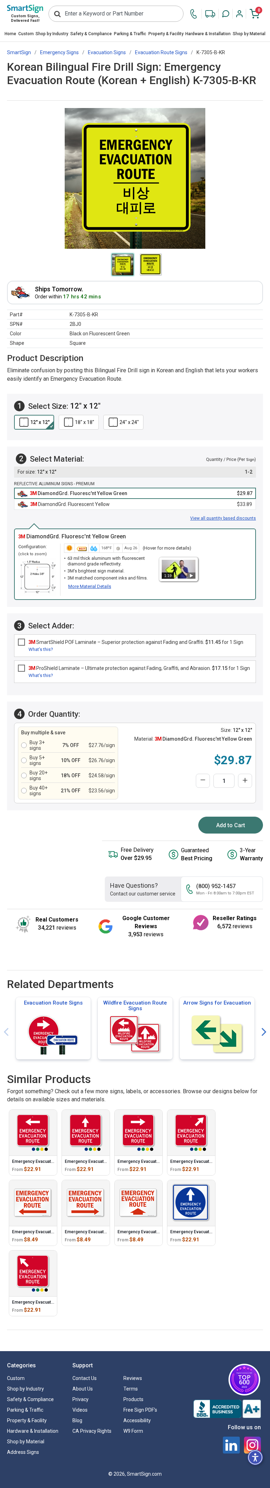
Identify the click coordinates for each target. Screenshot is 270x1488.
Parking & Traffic (130, 33)
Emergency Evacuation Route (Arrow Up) (158, 1231)
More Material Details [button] (89, 586)
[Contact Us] (195, 14)
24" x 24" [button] (129, 422)
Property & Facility (166, 33)
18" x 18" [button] (84, 422)
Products (133, 1399)
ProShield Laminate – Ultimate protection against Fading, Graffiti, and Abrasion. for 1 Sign (139, 668)
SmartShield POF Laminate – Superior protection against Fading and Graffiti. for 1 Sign (135, 642)
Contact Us (84, 1378)
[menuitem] (10, 34)
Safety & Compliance (91, 33)
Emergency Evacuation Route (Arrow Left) (54, 1231)
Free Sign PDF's (140, 1410)
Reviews (132, 1378)
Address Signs (23, 1452)
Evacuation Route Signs (53, 1003)
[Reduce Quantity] (203, 781)
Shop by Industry (52, 33)
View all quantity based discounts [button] (223, 518)
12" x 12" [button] (40, 422)
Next (264, 1032)
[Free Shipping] (210, 14)
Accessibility (137, 1420)
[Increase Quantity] (245, 781)
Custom (26, 33)
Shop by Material (249, 33)
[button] (226, 14)
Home (10, 33)
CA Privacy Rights (91, 1431)
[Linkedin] (231, 1445)
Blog (77, 1420)
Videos (80, 1410)
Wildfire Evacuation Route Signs (135, 1006)
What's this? (40, 649)
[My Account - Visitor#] (239, 14)
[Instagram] (252, 1445)
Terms (130, 1389)
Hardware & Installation (208, 33)
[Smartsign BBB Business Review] (227, 1409)
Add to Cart (230, 825)
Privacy (80, 1399)
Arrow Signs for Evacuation (217, 1003)
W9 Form (133, 1431)
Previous (6, 1032)
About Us (82, 1389)
